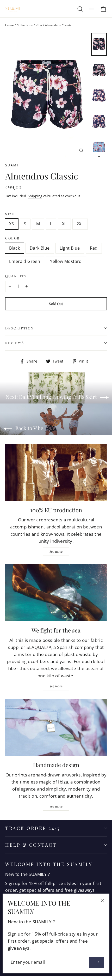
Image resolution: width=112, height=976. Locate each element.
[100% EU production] (56, 472)
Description (19, 328)
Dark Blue (40, 248)
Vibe (39, 25)
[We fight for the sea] (56, 592)
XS (11, 224)
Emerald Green (24, 261)
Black (14, 248)
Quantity (16, 276)
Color (12, 238)
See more (56, 551)
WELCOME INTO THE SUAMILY (48, 864)
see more (56, 686)
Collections (25, 25)
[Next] (99, 155)
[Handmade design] (56, 727)
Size (10, 214)
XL (64, 224)
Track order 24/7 (32, 828)
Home (9, 25)
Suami (11, 165)
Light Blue (70, 248)
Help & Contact (31, 845)
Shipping (35, 196)
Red (94, 248)
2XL (80, 224)
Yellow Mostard (66, 261)
